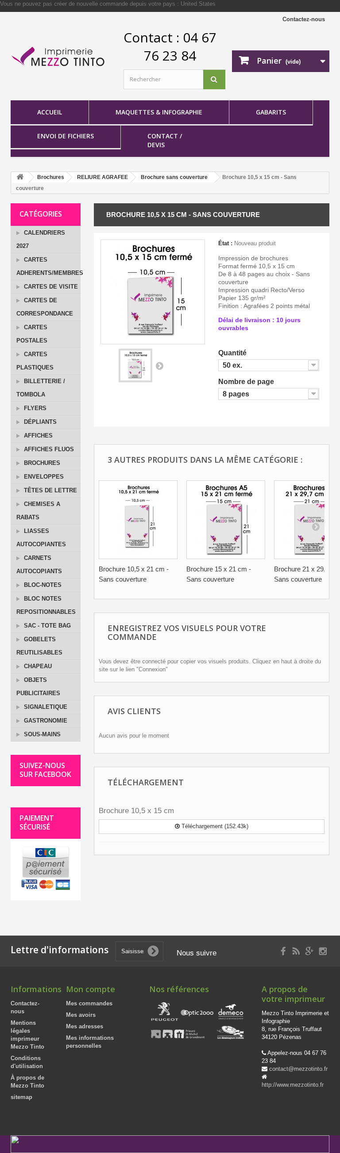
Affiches (37, 435)
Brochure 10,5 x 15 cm (136, 811)
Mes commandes (89, 1003)
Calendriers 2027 (40, 239)
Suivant (159, 365)
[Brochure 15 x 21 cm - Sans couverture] (225, 519)
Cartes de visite (50, 286)
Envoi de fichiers (65, 136)
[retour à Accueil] (20, 177)
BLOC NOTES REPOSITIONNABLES (46, 605)
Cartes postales (31, 334)
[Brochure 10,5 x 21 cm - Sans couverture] (138, 519)
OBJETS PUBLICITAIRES (38, 686)
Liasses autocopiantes (41, 538)
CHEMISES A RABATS (38, 511)
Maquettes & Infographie (159, 112)
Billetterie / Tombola (40, 388)
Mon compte (90, 989)
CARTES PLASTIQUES (35, 361)
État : (225, 243)
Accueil (49, 112)
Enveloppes (43, 476)
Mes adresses (84, 1026)
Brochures (41, 463)
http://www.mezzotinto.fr (293, 1084)
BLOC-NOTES (42, 585)
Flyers (34, 408)
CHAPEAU (37, 666)
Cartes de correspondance (44, 307)
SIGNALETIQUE (44, 707)
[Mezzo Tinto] (59, 56)
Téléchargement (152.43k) (214, 826)
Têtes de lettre (49, 490)
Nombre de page (247, 381)
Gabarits (271, 112)
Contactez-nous (303, 19)
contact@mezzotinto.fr (298, 1068)
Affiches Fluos (48, 449)
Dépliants (39, 422)
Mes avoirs (81, 1015)
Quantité (233, 353)
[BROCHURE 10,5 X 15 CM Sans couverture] (135, 365)
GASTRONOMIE (44, 720)
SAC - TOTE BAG (46, 625)
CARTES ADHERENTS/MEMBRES (48, 266)
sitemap (21, 1097)
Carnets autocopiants (39, 565)
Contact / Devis (164, 140)
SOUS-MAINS (41, 734)
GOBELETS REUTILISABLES (39, 646)
